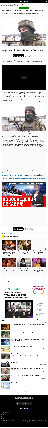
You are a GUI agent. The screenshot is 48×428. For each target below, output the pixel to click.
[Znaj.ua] (24, 1)
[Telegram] (19, 398)
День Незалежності (8, 233)
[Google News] (25, 398)
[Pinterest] (31, 398)
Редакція (2, 416)
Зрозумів (24, 7)
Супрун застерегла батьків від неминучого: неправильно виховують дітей (28, 178)
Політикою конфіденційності (40, 4)
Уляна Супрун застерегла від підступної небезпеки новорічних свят (22, 170)
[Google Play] (28, 403)
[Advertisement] (24, 160)
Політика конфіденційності (6, 412)
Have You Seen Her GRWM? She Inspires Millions (38, 270)
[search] (1, 1)
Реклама (2, 414)
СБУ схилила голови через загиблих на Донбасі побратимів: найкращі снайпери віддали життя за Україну (22, 174)
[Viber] (22, 398)
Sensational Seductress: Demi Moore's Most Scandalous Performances (38, 252)
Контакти (3, 418)
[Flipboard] (28, 398)
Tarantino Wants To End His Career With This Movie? (24, 252)
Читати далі (24, 391)
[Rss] (16, 398)
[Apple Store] (20, 403)
